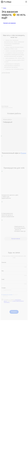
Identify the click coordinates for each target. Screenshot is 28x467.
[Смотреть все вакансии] (9, 26)
